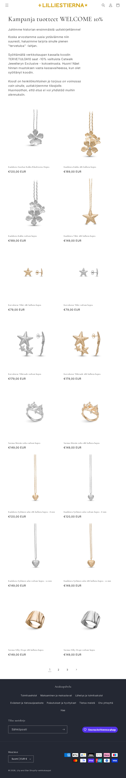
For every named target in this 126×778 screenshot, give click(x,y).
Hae (63, 710)
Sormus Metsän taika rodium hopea (24, 443)
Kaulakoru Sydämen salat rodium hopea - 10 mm (30, 581)
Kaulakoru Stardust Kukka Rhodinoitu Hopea (28, 167)
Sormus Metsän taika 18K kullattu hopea (82, 443)
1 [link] (49, 669)
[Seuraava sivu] (76, 669)
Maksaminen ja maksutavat (56, 695)
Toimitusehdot (29, 695)
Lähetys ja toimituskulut (89, 695)
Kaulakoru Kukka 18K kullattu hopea (80, 167)
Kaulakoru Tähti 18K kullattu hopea (79, 236)
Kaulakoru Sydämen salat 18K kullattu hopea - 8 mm (31, 512)
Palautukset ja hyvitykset (61, 702)
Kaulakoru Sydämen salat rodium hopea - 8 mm (85, 512)
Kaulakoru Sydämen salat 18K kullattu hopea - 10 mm (87, 581)
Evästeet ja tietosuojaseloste (26, 702)
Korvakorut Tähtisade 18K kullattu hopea (82, 374)
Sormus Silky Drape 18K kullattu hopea (25, 650)
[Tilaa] (63, 729)
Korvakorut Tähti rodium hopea (78, 305)
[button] (6, 5)
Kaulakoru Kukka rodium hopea (22, 236)
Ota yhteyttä (105, 702)
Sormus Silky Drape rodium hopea (79, 650)
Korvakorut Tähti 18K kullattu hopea (24, 305)
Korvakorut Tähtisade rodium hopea (24, 374)
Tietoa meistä (87, 702)
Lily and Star (23, 770)
